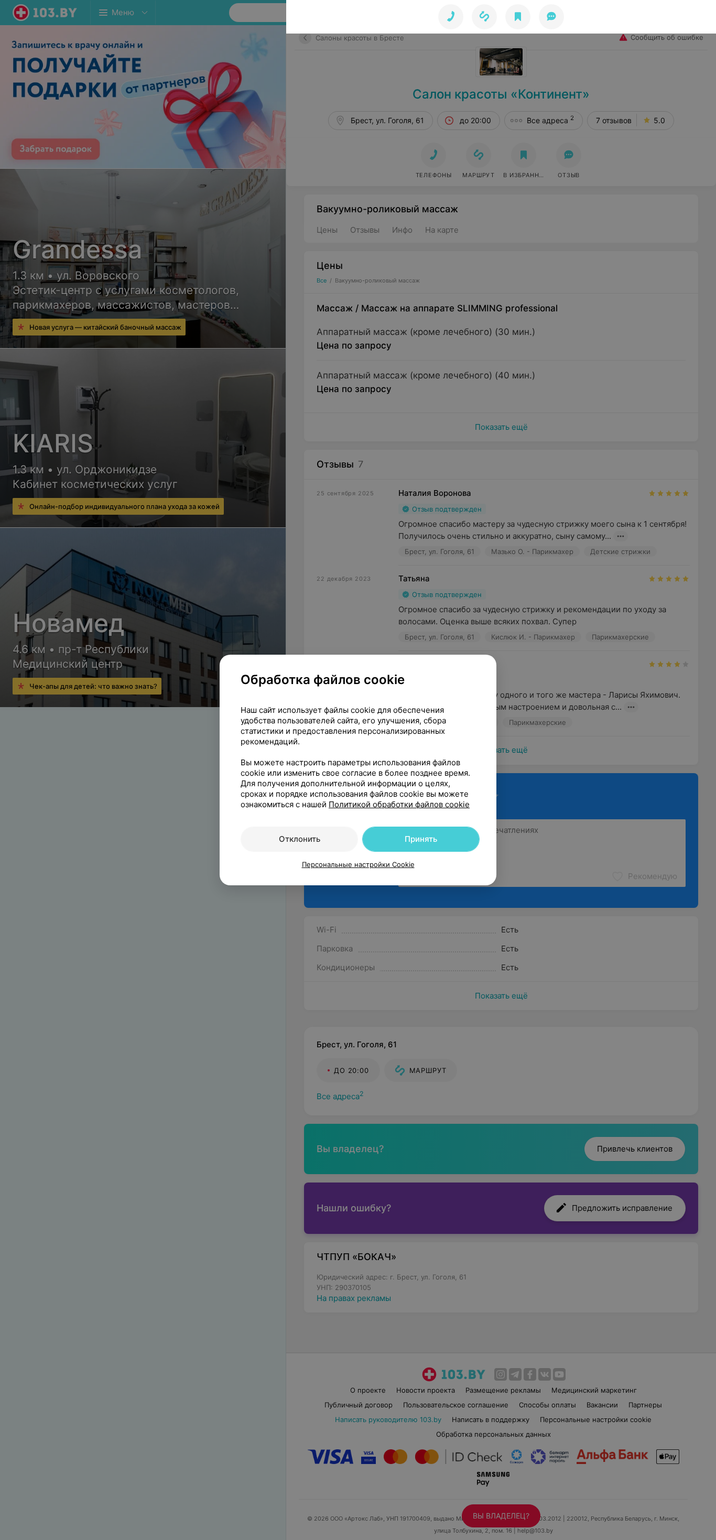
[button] (484, 16)
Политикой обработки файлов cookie (399, 804)
